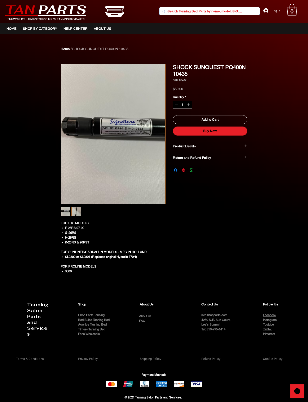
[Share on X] (199, 170)
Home (65, 49)
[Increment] (189, 104)
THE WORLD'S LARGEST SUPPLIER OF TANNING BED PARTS (46, 19)
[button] (292, 10)
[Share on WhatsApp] (191, 170)
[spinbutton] (182, 104)
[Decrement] (176, 104)
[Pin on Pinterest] (183, 170)
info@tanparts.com (214, 315)
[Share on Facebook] (175, 170)
